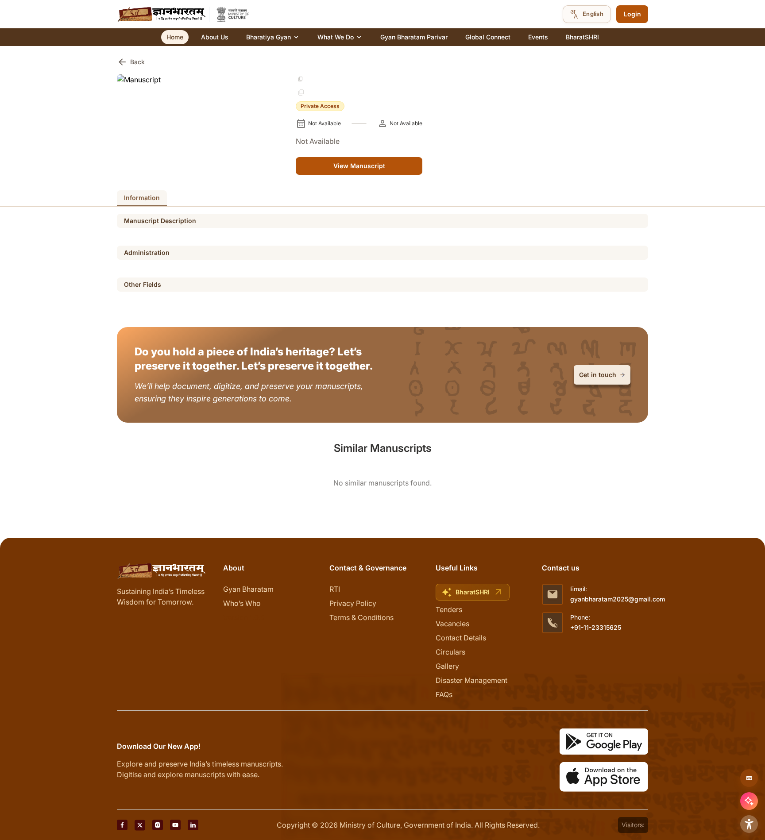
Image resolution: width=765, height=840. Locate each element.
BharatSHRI (582, 37)
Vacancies (452, 623)
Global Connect (487, 37)
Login (632, 14)
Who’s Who (242, 603)
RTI (334, 589)
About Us (214, 37)
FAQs (444, 694)
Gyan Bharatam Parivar (414, 37)
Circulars (450, 651)
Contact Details (461, 637)
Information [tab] (142, 197)
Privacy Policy (352, 603)
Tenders (449, 609)
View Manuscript (359, 166)
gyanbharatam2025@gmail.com (617, 599)
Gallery (447, 666)
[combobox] (587, 14)
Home (174, 37)
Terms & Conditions (361, 617)
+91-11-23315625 (595, 627)
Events (538, 37)
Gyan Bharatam (248, 589)
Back (131, 62)
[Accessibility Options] (749, 824)
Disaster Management (471, 680)
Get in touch (597, 374)
